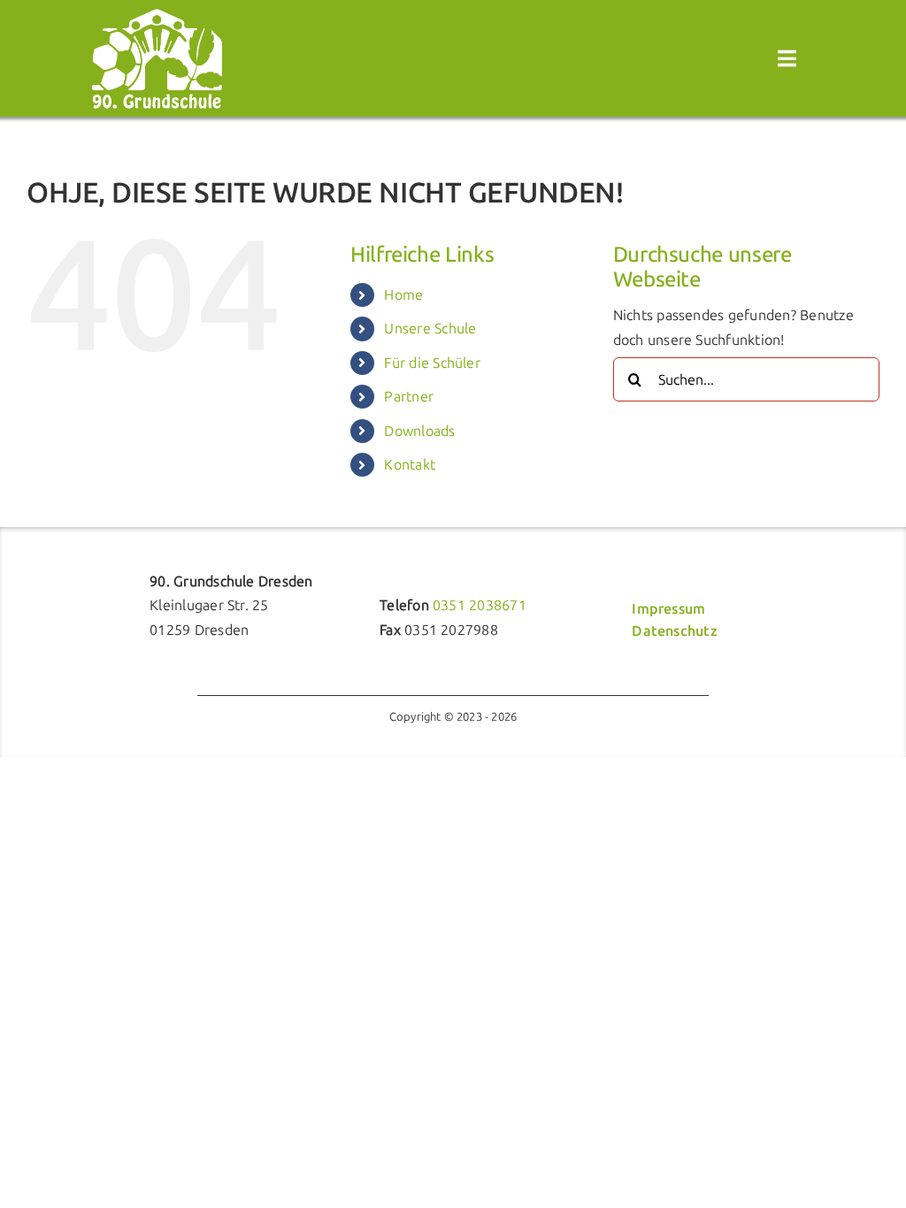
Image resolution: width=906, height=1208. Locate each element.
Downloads (419, 431)
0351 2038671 (479, 605)
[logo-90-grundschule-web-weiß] (156, 13)
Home (403, 295)
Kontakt (409, 464)
